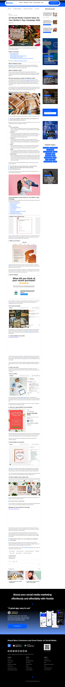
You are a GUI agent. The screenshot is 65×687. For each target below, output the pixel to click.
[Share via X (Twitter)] (11, 561)
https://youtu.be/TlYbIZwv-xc (14, 337)
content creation (11, 553)
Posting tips (37, 551)
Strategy (53, 153)
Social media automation (48, 161)
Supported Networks (29, 660)
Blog (45, 662)
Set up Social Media (48, 175)
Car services (37, 8)
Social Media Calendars (47, 24)
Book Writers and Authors (28, 8)
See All (39, 568)
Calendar (53, 155)
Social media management (29, 551)
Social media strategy (19, 551)
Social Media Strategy (12, 556)
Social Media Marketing (12, 555)
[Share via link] (16, 561)
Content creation (47, 95)
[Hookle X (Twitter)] (14, 651)
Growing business (52, 159)
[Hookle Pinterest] (21, 651)
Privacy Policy (10, 666)
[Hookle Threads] (26, 651)
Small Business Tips (12, 558)
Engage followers (19, 553)
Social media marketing (53, 147)
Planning (54, 157)
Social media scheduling (27, 553)
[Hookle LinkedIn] (16, 651)
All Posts (9, 8)
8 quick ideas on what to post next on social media (33, 582)
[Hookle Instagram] (11, 651)
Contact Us (10, 662)
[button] (12, 664)
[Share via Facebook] (9, 561)
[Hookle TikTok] (24, 651)
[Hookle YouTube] (19, 651)
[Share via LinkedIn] (14, 561)
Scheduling (55, 161)
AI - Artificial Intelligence (17, 8)
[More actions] (39, 14)
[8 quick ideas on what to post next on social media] (33, 575)
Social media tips (12, 551)
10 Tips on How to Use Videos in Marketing (15, 582)
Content (47, 159)
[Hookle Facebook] (9, 651)
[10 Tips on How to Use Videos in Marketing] (15, 575)
